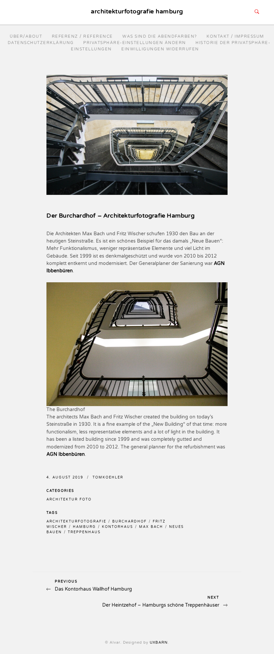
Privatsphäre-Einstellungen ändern (134, 42)
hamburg (84, 527)
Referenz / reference (82, 36)
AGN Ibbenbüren (65, 454)
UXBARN (159, 642)
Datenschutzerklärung (41, 42)
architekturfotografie (76, 522)
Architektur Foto (69, 500)
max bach (151, 527)
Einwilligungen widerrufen (160, 49)
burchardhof (129, 522)
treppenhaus (84, 532)
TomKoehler (108, 477)
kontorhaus (117, 527)
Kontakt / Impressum (235, 36)
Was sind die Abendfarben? (159, 36)
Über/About (26, 36)
